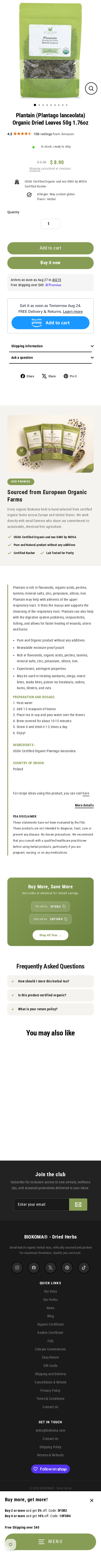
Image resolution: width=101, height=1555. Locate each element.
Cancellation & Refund (50, 1382)
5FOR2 (48, 906)
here (86, 793)
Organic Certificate (50, 1324)
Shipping (34, 168)
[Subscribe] (78, 1204)
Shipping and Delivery (50, 1374)
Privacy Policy (50, 1390)
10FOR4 (48, 919)
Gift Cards (50, 1366)
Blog (50, 1316)
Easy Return (50, 1357)
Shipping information (27, 346)
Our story (50, 1291)
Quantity (13, 212)
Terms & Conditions (50, 1399)
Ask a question (22, 357)
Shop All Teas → (50, 935)
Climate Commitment (50, 1349)
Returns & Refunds (50, 1455)
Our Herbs (50, 1300)
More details (84, 805)
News (50, 1308)
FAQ (50, 1341)
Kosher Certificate (50, 1333)
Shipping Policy (50, 1447)
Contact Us (50, 1407)
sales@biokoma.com (50, 1430)
